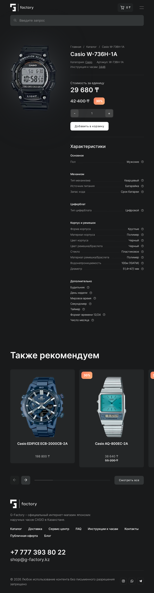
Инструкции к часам (103, 529)
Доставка (35, 529)
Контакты (132, 529)
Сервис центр (59, 529)
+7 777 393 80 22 (38, 552)
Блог (47, 536)
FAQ (78, 529)
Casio (88, 62)
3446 (102, 66)
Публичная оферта (24, 536)
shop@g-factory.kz (30, 559)
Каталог (16, 529)
